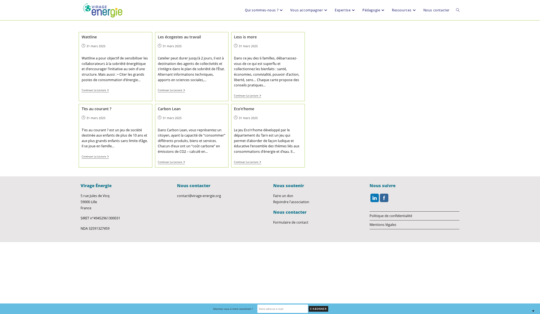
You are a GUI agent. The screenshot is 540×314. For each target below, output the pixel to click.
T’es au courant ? (96, 108)
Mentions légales (383, 224)
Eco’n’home (244, 108)
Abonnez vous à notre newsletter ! (233, 309)
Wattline (89, 36)
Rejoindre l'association (291, 202)
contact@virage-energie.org (199, 195)
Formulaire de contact (290, 222)
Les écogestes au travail (179, 36)
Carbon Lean (169, 108)
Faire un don (283, 195)
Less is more (245, 36)
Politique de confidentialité (391, 215)
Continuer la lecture (94, 90)
